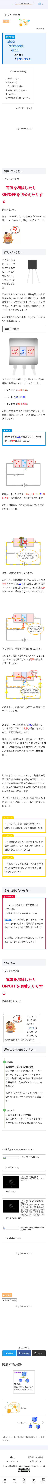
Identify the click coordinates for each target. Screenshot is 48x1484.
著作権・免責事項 (35, 1457)
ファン (32, 1027)
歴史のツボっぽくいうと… (19, 97)
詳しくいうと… (14, 82)
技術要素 (7, 1295)
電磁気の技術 (16, 46)
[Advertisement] (24, 117)
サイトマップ (12, 1461)
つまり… (12, 93)
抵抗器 (8, 919)
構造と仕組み (17, 86)
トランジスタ (23, 59)
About (12, 1457)
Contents (14, 71)
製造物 (11, 41)
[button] (43, 725)
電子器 (15, 50)
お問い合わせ (35, 1461)
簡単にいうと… (14, 78)
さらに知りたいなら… (17, 89)
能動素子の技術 (10, 1300)
